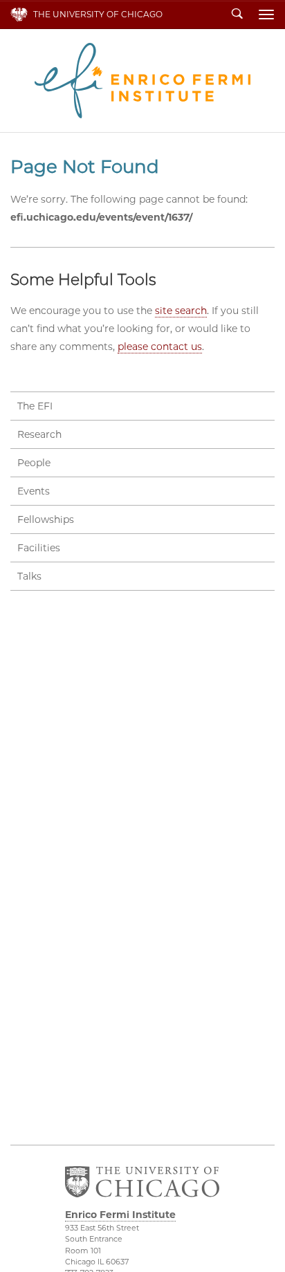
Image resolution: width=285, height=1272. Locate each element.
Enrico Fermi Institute (142, 80)
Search (237, 14)
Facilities (38, 548)
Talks (29, 576)
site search (181, 310)
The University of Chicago (98, 14)
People (33, 463)
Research (39, 434)
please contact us (160, 346)
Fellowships (45, 519)
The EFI (35, 406)
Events (33, 491)
